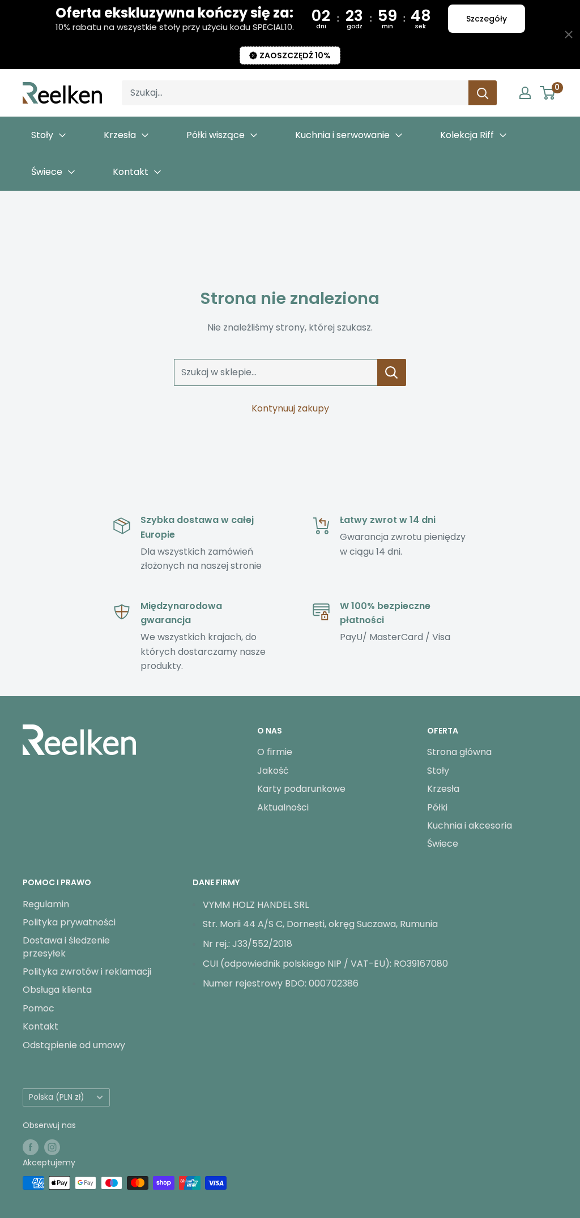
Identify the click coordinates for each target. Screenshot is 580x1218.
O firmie (274, 751)
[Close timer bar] (568, 34)
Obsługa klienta (57, 989)
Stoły (438, 770)
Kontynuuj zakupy (290, 408)
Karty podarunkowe (301, 788)
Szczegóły (486, 18)
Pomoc (38, 1008)
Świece (442, 843)
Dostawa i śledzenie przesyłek (66, 946)
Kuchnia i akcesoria (469, 825)
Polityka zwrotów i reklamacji (87, 971)
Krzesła (443, 788)
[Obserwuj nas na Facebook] (31, 1147)
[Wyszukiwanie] (482, 92)
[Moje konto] (525, 93)
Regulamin (46, 904)
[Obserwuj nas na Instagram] (52, 1147)
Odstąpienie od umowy (74, 1045)
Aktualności (283, 807)
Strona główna (459, 751)
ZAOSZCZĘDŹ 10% (295, 55)
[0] (548, 93)
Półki (437, 807)
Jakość (273, 770)
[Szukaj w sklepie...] (391, 372)
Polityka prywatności (69, 922)
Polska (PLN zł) (56, 1097)
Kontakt (40, 1026)
